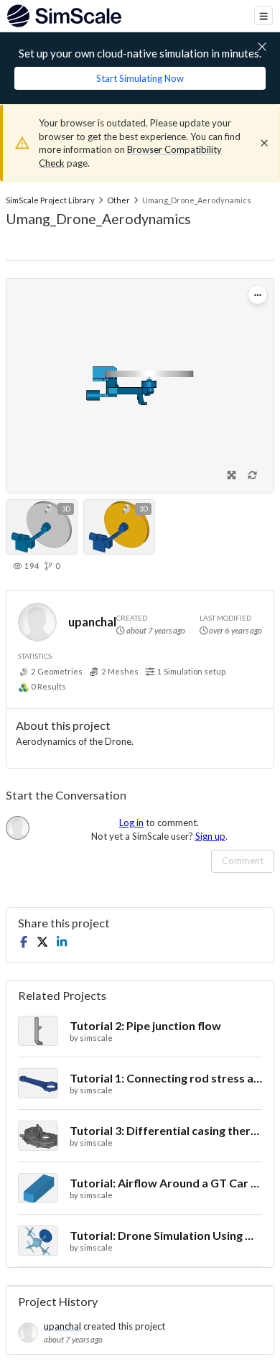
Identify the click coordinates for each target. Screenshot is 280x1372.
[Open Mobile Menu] (263, 15)
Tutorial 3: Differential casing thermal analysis (166, 1130)
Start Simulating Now (140, 78)
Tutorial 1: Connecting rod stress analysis (166, 1078)
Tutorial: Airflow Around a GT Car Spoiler (166, 1183)
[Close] (264, 143)
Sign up (210, 836)
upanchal (92, 622)
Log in (131, 822)
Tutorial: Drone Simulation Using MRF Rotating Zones (166, 1235)
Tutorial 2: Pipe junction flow (145, 1025)
